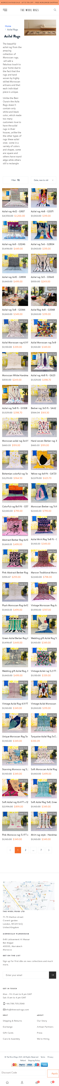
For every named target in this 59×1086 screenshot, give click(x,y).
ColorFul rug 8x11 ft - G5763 (13, 506)
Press (39, 1032)
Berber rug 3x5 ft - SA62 (42, 408)
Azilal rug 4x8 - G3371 (42, 211)
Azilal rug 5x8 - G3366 (13, 309)
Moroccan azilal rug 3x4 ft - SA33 (13, 440)
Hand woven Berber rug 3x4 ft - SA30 (42, 440)
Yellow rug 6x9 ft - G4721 (42, 473)
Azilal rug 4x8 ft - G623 (42, 375)
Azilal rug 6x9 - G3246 (13, 244)
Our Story (42, 1020)
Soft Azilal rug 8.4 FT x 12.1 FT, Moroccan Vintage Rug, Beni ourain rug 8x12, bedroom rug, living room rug (13, 802)
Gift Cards (8, 1032)
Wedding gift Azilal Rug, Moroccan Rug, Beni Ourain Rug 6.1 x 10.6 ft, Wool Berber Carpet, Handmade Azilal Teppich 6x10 (13, 671)
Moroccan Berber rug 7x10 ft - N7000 (42, 506)
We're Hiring (43, 1038)
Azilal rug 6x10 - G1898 (13, 277)
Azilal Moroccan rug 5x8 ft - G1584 (42, 342)
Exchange (7, 1026)
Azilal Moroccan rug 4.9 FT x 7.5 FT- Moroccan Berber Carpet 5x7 (13, 342)
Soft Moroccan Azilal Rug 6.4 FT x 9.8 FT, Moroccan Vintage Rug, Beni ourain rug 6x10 (42, 769)
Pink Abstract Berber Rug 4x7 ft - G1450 (13, 572)
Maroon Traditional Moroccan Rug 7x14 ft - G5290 (42, 572)
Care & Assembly (11, 1038)
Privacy (50, 1057)
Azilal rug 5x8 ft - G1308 (13, 408)
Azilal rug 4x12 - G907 (13, 211)
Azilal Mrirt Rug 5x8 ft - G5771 (42, 539)
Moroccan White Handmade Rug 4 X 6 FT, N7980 (13, 375)
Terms (43, 1057)
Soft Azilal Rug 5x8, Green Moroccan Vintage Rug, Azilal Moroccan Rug (42, 802)
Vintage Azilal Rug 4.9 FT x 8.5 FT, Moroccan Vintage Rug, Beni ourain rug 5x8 (13, 703)
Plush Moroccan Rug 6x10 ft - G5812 (13, 605)
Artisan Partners (45, 1026)
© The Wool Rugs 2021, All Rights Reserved (21, 1057)
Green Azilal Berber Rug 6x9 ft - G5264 (13, 638)
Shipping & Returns (12, 1020)
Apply (55, 1073)
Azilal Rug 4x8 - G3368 (42, 309)
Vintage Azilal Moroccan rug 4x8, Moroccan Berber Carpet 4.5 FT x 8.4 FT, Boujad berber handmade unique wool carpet (42, 703)
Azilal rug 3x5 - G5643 (42, 277)
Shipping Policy (34, 1060)
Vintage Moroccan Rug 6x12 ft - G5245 (42, 605)
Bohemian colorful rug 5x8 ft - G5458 (13, 473)
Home (8, 26)
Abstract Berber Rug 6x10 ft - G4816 (13, 539)
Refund (23, 1060)
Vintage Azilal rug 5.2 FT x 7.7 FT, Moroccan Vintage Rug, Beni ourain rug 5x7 (42, 671)
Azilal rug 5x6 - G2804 (42, 244)
